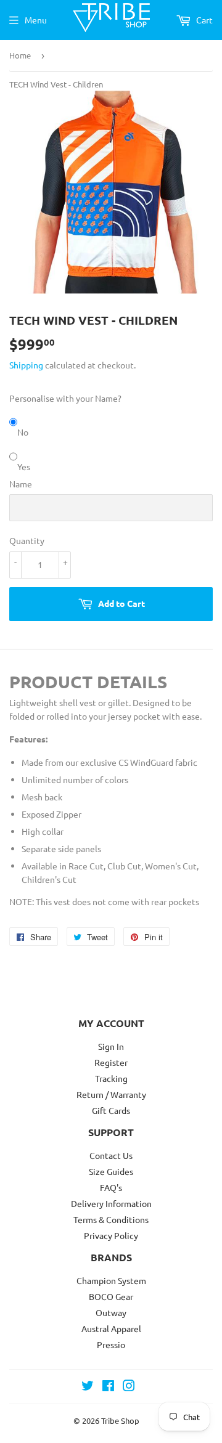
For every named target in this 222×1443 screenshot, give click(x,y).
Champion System (111, 1280)
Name (20, 483)
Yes (23, 466)
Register (111, 1062)
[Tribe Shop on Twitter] (87, 1386)
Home (20, 55)
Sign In (111, 1046)
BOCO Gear (111, 1296)
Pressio (111, 1344)
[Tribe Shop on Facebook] (108, 1386)
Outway (111, 1312)
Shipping (26, 364)
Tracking (111, 1078)
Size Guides (111, 1171)
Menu (36, 19)
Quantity (26, 540)
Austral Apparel (111, 1328)
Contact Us (111, 1155)
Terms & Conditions (111, 1219)
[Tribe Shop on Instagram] (129, 1386)
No (22, 431)
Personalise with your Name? (65, 398)
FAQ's (111, 1187)
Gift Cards (111, 1110)
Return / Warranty (111, 1094)
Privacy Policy (111, 1235)
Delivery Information (111, 1203)
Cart (203, 19)
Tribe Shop (120, 1420)
